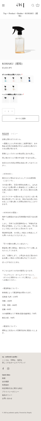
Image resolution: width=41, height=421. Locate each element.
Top (5, 13)
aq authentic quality (13, 412)
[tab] (6, 133)
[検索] (33, 5)
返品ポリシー (7, 395)
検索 (3, 378)
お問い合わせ (7, 398)
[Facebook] (3, 368)
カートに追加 (20, 118)
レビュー (14, 134)
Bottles (20, 13)
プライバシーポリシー (10, 392)
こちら (34, 277)
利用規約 (5, 385)
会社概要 (5, 381)
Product (12, 13)
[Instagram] (8, 368)
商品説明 (5, 134)
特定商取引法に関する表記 (12, 388)
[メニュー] (3, 5)
